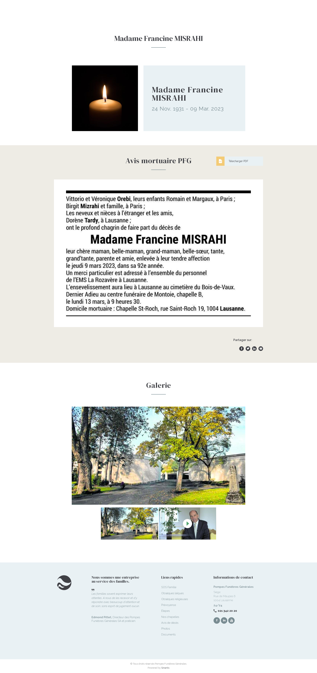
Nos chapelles (170, 617)
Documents (168, 634)
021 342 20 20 (227, 611)
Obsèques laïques (172, 593)
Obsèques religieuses (174, 599)
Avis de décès (169, 622)
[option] (158, 456)
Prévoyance (168, 605)
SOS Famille (168, 587)
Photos (165, 628)
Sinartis (165, 667)
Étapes (165, 611)
